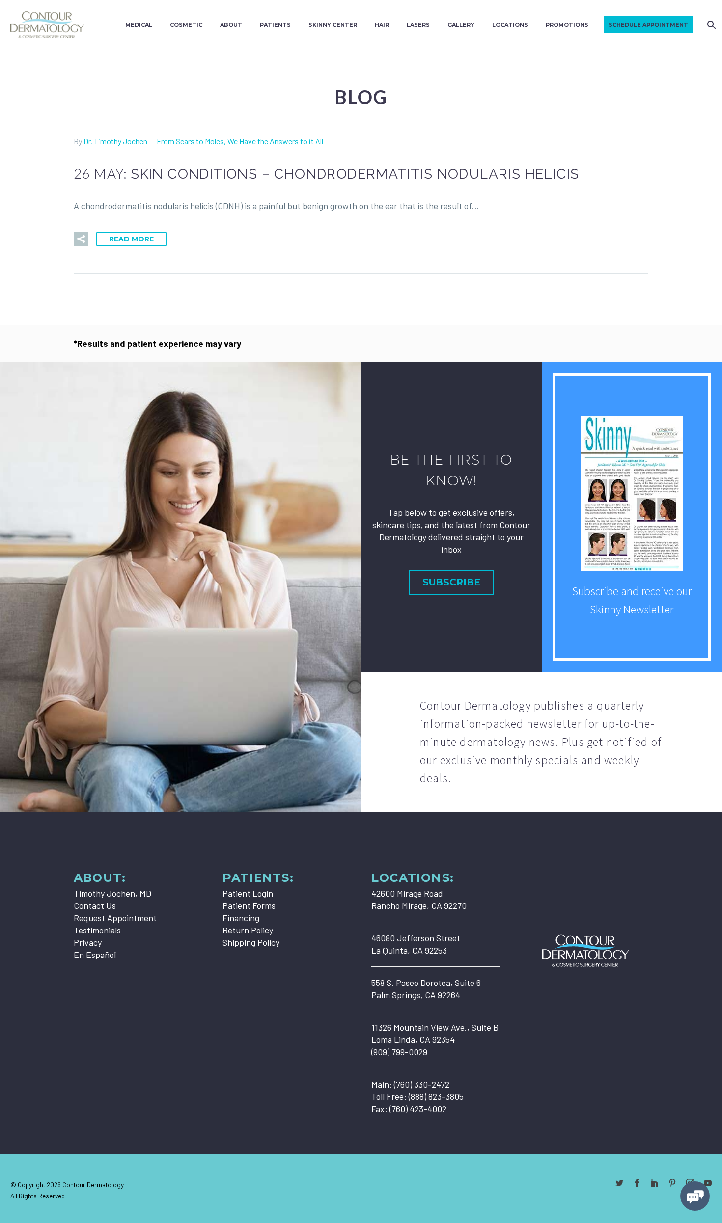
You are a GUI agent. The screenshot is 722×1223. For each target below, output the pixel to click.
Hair (382, 24)
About (231, 24)
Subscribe (451, 582)
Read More (131, 239)
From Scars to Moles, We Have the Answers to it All (240, 141)
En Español (95, 954)
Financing (240, 917)
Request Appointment (115, 917)
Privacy (88, 942)
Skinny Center (332, 24)
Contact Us (95, 905)
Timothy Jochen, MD (112, 893)
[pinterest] (672, 1183)
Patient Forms (249, 905)
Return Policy (247, 930)
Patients (275, 24)
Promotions (567, 24)
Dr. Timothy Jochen (115, 141)
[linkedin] (655, 1183)
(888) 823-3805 (436, 1096)
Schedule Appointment (648, 24)
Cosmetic (186, 24)
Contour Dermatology (93, 1184)
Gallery (460, 24)
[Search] (710, 25)
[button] (81, 239)
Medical (138, 24)
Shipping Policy (250, 942)
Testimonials (97, 930)
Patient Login (247, 893)
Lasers (418, 24)
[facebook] (637, 1183)
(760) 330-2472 (421, 1084)
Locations (510, 24)
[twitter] (619, 1183)
